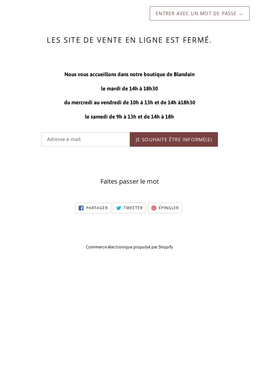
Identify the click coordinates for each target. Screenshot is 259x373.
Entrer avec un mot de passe (200, 13)
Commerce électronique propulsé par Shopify (129, 246)
